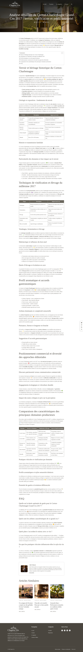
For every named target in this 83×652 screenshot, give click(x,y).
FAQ (21, 63)
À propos (51, 4)
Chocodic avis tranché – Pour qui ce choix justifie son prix (41, 605)
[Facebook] (62, 630)
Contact (66, 4)
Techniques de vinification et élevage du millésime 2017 (32, 56)
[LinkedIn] (67, 630)
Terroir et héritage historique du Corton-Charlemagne (31, 54)
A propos (33, 632)
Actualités (50, 630)
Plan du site (73, 649)
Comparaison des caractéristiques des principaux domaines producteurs (35, 61)
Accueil (44, 4)
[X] (70, 630)
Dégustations (46, 22)
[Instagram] (64, 630)
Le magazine (59, 4)
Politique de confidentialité (66, 649)
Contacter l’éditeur (34, 637)
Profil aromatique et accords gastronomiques (30, 58)
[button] (72, 4)
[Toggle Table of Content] (61, 53)
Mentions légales (57, 649)
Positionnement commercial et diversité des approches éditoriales (34, 60)
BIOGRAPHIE (31, 572)
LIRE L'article (22, 611)
